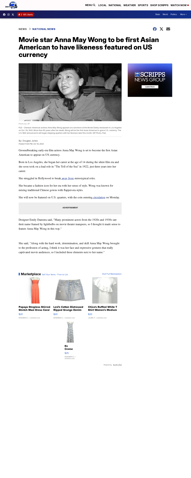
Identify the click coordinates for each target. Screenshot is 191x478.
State (157, 14)
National (115, 5)
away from (67, 178)
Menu (89, 5)
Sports (143, 5)
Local (102, 5)
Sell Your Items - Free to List (55, 275)
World (165, 14)
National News (44, 29)
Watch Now (179, 5)
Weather (129, 5)
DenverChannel (14, 14)
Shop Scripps (159, 5)
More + (183, 14)
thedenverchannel (9, 14)
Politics (174, 14)
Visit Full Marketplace (112, 274)
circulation (99, 197)
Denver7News (5, 14)
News (23, 29)
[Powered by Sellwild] (117, 365)
